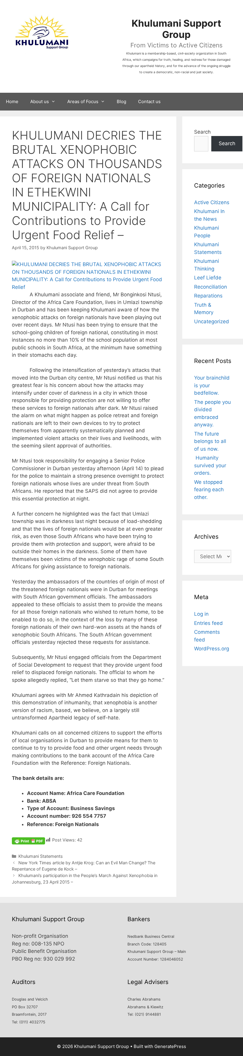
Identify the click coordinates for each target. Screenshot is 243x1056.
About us (39, 101)
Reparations (208, 296)
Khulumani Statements (40, 856)
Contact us (149, 101)
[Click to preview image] (88, 287)
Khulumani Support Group (176, 28)
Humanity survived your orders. (210, 465)
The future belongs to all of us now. (210, 441)
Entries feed (208, 623)
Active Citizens (211, 202)
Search (202, 132)
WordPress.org (211, 649)
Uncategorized (211, 321)
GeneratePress (170, 1046)
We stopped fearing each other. (209, 489)
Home (12, 101)
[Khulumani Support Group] (41, 32)
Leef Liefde (207, 278)
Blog (121, 101)
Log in (201, 614)
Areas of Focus (82, 101)
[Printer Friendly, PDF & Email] (28, 840)
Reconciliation (210, 287)
